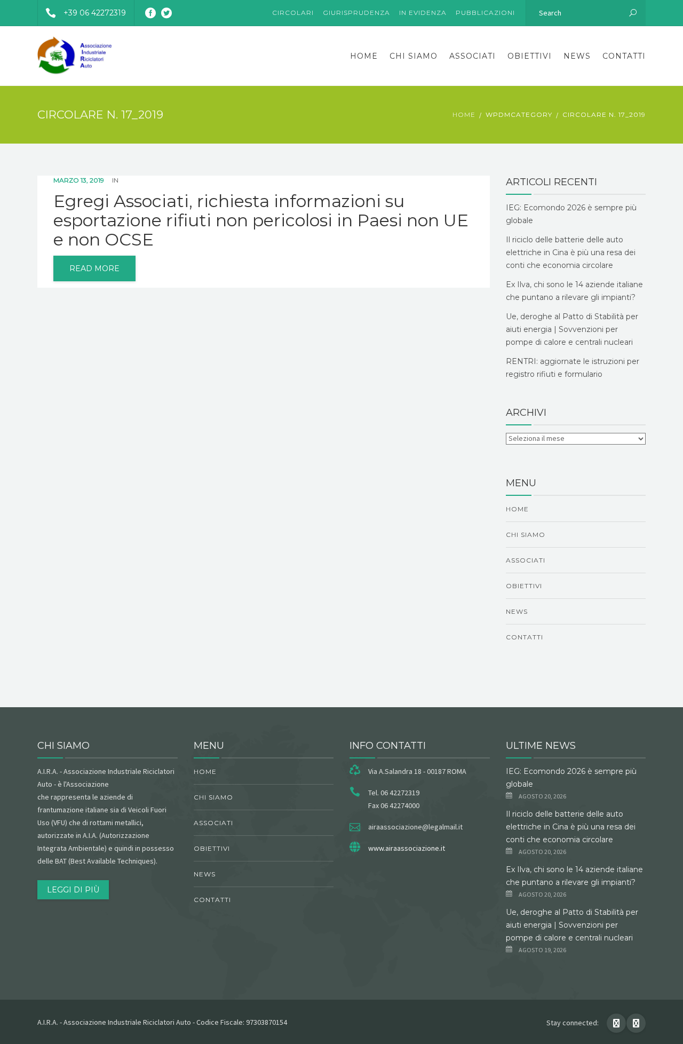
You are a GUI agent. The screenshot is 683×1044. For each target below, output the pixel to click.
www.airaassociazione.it (406, 848)
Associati (472, 56)
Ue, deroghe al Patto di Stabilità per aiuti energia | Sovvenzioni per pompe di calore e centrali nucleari (572, 329)
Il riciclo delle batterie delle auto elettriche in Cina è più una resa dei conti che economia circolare (571, 252)
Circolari (293, 13)
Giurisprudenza (356, 13)
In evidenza (423, 13)
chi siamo (414, 56)
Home (364, 56)
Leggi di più (73, 890)
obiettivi (529, 56)
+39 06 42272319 (94, 13)
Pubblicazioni (485, 13)
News (577, 56)
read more (94, 268)
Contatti (624, 56)
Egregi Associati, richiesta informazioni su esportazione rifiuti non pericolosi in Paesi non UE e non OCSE (260, 220)
